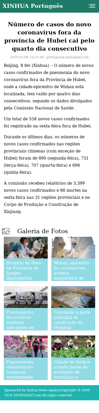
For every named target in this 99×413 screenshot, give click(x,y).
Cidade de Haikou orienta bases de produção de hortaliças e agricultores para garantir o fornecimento (72, 377)
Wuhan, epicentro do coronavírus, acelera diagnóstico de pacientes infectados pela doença (72, 278)
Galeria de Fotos (42, 231)
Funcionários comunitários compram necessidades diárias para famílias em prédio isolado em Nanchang (25, 380)
